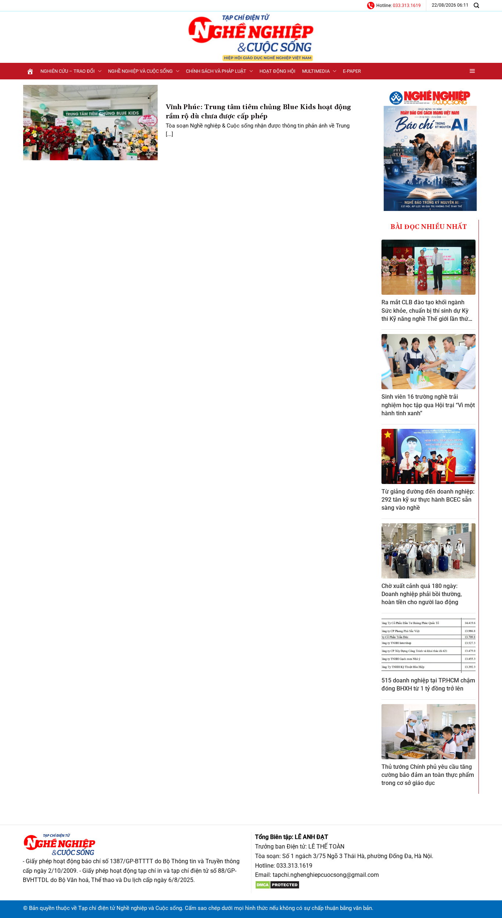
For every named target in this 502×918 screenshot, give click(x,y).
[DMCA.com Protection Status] (277, 884)
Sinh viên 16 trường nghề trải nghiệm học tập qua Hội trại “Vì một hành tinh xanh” (428, 405)
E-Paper (352, 71)
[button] (472, 71)
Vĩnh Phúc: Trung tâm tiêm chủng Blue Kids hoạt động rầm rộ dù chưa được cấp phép (258, 112)
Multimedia (316, 71)
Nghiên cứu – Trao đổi (67, 71)
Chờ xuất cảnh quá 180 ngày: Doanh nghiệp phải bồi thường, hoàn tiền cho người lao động (421, 594)
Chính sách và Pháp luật (216, 71)
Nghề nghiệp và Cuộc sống (140, 71)
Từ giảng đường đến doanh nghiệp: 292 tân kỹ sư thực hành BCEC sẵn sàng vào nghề (427, 500)
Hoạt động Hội (277, 71)
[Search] (476, 5)
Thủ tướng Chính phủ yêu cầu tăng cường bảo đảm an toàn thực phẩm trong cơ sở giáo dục (427, 775)
